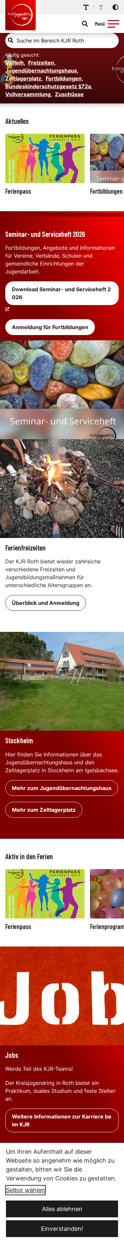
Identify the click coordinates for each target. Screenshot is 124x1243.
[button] (113, 24)
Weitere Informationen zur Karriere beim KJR (61, 1120)
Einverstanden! (62, 1228)
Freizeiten (42, 62)
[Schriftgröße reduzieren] (101, 7)
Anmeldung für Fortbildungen (50, 327)
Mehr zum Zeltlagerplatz (44, 809)
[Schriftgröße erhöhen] (86, 7)
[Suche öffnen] (85, 23)
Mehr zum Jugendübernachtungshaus (61, 788)
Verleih (15, 62)
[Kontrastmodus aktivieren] (115, 7)
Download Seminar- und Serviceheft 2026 (61, 293)
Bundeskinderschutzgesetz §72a (49, 86)
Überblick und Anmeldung (45, 603)
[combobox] (62, 40)
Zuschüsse (69, 94)
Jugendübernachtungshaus (42, 70)
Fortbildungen (64, 78)
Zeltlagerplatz (24, 78)
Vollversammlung (28, 94)
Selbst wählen (25, 1190)
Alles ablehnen (62, 1208)
